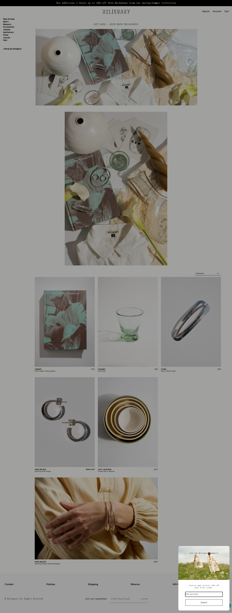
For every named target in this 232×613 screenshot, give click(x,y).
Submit (204, 603)
